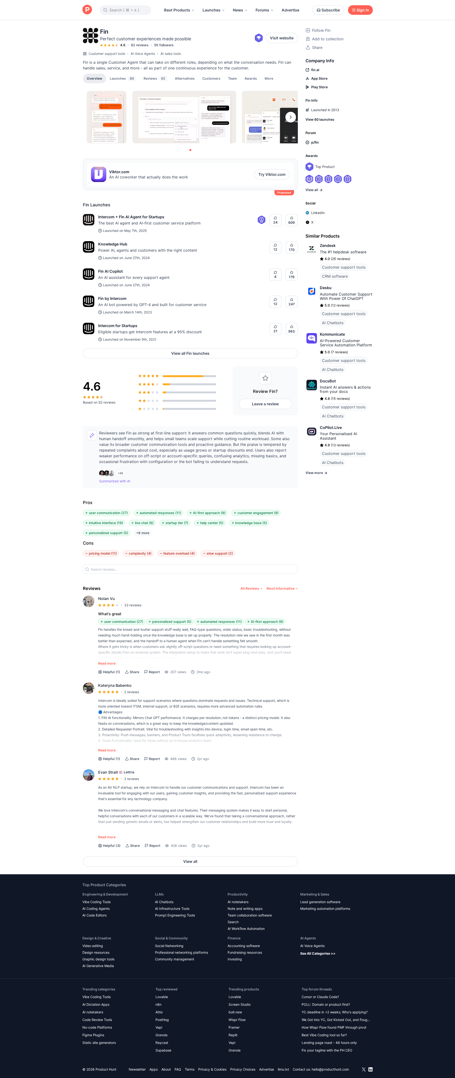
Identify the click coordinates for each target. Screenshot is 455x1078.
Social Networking (169, 946)
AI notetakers (238, 902)
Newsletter (137, 1069)
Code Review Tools (97, 1020)
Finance (234, 938)
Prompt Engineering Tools (175, 915)
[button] (269, 78)
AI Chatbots (332, 322)
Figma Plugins (93, 1035)
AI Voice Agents (143, 54)
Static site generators (99, 1043)
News (238, 10)
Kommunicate (332, 334)
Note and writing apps (245, 908)
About (166, 1069)
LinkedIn (318, 213)
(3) (112, 846)
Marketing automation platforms (325, 908)
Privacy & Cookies (212, 1069)
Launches (211, 10)
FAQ (178, 1069)
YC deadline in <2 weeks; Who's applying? (335, 1012)
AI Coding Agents (96, 908)
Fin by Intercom (112, 298)
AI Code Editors (94, 915)
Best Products (177, 10)
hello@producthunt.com (330, 1069)
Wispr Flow (237, 1020)
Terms (189, 1069)
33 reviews (132, 605)
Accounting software (244, 946)
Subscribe (330, 10)
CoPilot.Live (331, 427)
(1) (111, 672)
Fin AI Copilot (110, 271)
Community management (174, 959)
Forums (262, 10)
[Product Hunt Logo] (87, 10)
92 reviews (140, 45)
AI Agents (308, 938)
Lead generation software (320, 902)
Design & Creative (96, 938)
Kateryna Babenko (115, 685)
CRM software (335, 276)
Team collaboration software (250, 915)
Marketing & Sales (314, 894)
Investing (235, 959)
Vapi (158, 1027)
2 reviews (131, 692)
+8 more (142, 533)
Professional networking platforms (181, 952)
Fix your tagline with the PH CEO (327, 1050)
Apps (154, 1069)
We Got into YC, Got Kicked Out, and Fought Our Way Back (336, 1020)
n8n (158, 1004)
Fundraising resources (245, 952)
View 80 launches (319, 119)
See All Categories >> (318, 953)
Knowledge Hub (112, 244)
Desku (326, 287)
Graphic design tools (98, 959)
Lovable (161, 997)
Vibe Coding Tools (96, 902)
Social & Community (171, 938)
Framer (234, 1027)
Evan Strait (108, 772)
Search (233, 922)
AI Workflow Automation (246, 929)
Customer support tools (107, 54)
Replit (233, 1035)
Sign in (363, 10)
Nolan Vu (106, 598)
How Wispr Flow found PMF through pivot (334, 1027)
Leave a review (265, 403)
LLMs (159, 894)
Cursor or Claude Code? (320, 997)
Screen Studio (240, 1004)
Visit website (282, 38)
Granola (161, 1035)
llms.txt (283, 1069)
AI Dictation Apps (95, 1004)
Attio (159, 1012)
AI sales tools (171, 54)
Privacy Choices (242, 1069)
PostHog (162, 1020)
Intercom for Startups (117, 325)
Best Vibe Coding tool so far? (324, 1035)
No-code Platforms (97, 1027)
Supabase (163, 1050)
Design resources (95, 952)
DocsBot (328, 381)
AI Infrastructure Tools (172, 908)
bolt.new (235, 1012)
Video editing (92, 946)
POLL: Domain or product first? (326, 1004)
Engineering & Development (105, 894)
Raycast (161, 1043)
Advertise (290, 10)
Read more (107, 663)
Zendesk (328, 245)
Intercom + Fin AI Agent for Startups (131, 216)
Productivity (238, 894)
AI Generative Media (98, 966)
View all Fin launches (190, 353)
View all (190, 861)
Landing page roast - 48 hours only (329, 1043)
